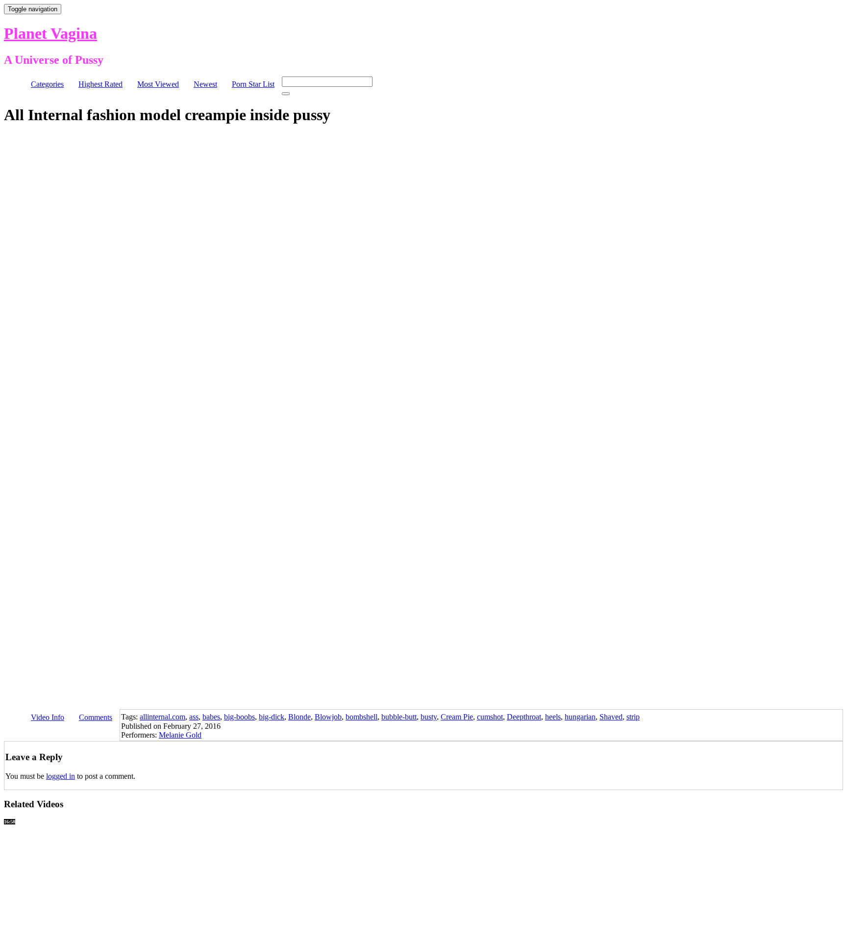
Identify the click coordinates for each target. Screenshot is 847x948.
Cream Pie (457, 717)
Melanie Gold (180, 735)
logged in (60, 776)
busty (429, 717)
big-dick (271, 717)
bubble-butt (399, 717)
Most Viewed (158, 84)
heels (553, 717)
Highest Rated (100, 84)
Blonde (299, 717)
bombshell (361, 717)
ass (194, 717)
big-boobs (239, 717)
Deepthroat (524, 717)
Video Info (47, 717)
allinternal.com (162, 717)
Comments (95, 717)
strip (633, 717)
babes (211, 717)
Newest (205, 84)
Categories (47, 84)
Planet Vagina (50, 33)
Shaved (611, 717)
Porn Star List (253, 84)
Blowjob (328, 717)
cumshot (490, 717)
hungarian (580, 717)
